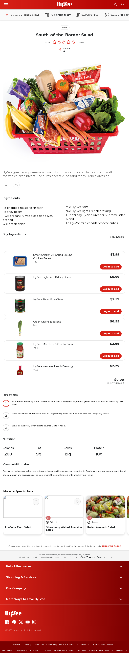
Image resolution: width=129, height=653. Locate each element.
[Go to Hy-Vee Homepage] (64, 4)
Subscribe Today (111, 546)
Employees (45, 650)
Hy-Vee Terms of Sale (90, 557)
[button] (54, 42)
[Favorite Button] (6, 185)
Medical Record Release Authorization (20, 650)
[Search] (115, 4)
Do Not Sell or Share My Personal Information (56, 644)
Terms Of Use (98, 644)
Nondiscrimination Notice (101, 650)
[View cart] (122, 5)
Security (85, 644)
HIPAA (110, 644)
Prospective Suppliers (64, 650)
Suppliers (81, 650)
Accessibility (121, 650)
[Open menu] (6, 5)
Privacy (27, 644)
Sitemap (17, 644)
